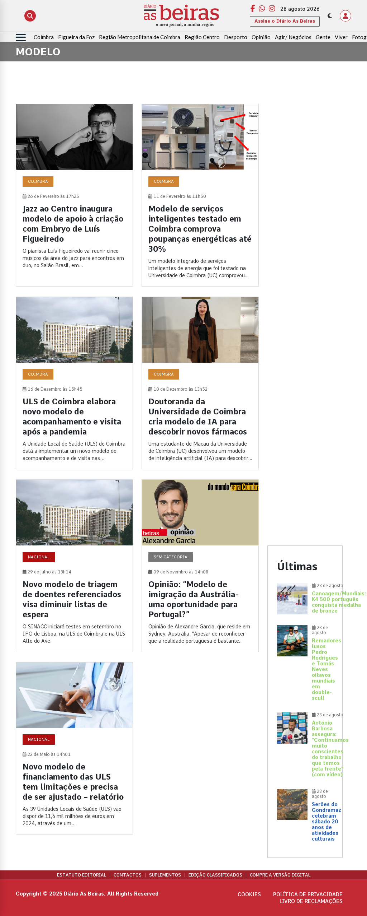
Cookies (249, 894)
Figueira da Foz (76, 37)
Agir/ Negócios (293, 37)
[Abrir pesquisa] (30, 16)
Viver (341, 37)
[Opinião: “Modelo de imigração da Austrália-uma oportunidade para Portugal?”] (200, 566)
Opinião (261, 37)
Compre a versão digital (280, 875)
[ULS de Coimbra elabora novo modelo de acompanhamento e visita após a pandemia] (74, 383)
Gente (323, 37)
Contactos (128, 875)
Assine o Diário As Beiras (284, 21)
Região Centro (202, 37)
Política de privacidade (308, 894)
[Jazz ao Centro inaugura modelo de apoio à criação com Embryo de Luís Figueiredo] (74, 195)
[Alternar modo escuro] (329, 15)
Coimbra (44, 37)
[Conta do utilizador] (345, 16)
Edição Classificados (215, 875)
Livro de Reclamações (311, 901)
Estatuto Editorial (81, 875)
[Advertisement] (305, 211)
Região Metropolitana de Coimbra (139, 37)
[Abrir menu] (21, 37)
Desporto (235, 37)
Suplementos (165, 875)
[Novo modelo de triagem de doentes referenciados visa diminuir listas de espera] (74, 566)
